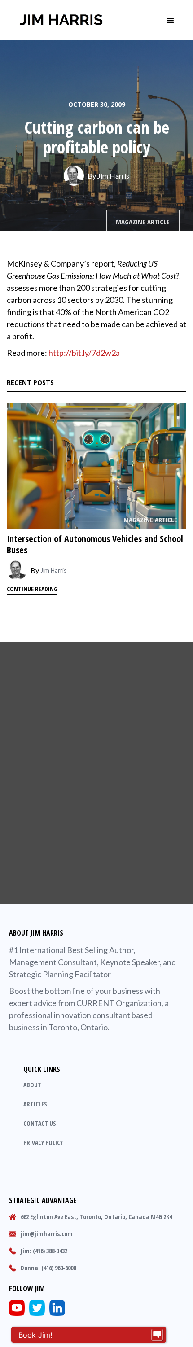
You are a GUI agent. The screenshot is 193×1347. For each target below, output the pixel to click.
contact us (39, 1123)
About (32, 1084)
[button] (170, 20)
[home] (61, 20)
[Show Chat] (157, 1335)
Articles (35, 1104)
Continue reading (32, 589)
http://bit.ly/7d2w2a (84, 353)
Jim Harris (113, 175)
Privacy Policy (43, 1142)
